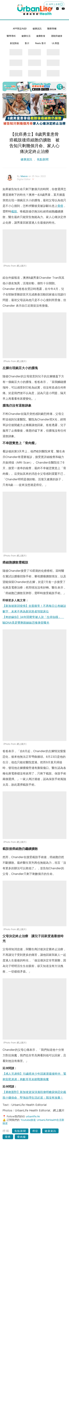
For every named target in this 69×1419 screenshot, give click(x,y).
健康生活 (26, 35)
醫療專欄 (51, 28)
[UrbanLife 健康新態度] (34, 9)
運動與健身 (56, 35)
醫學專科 (11, 35)
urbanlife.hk (33, 1116)
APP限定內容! (20, 28)
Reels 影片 (40, 43)
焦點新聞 (42, 159)
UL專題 (55, 43)
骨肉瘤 (21, 1136)
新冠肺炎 (14, 43)
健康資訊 (37, 28)
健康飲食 (40, 35)
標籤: (7, 1130)
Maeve (24, 176)
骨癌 (60, 206)
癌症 (35, 1130)
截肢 (14, 211)
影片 (27, 43)
